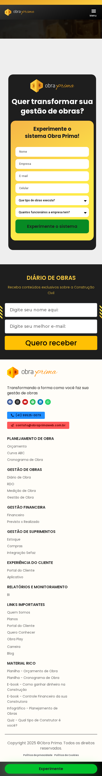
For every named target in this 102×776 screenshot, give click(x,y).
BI (8, 594)
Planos (12, 619)
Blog (10, 653)
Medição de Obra (21, 490)
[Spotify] (33, 402)
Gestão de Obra (20, 497)
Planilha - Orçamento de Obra (32, 671)
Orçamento (17, 446)
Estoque (13, 539)
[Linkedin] (40, 402)
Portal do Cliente (21, 570)
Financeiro (15, 515)
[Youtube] (25, 402)
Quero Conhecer (21, 632)
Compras (15, 546)
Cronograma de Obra (25, 459)
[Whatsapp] (48, 402)
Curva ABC (16, 453)
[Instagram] (17, 402)
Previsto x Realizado (23, 521)
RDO (10, 484)
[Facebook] (10, 402)
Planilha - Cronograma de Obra (33, 677)
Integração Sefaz (21, 552)
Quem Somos (18, 612)
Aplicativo (15, 577)
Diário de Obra (19, 477)
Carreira (13, 646)
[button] (93, 11)
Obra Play (15, 639)
